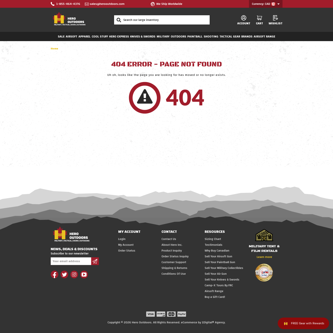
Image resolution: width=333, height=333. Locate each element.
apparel (84, 36)
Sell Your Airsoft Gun (218, 256)
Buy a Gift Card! (215, 297)
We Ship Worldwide (169, 4)
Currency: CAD (261, 4)
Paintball (195, 36)
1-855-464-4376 (68, 4)
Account (243, 23)
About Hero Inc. (171, 245)
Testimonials (213, 245)
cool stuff (100, 36)
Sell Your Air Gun (216, 274)
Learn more (264, 257)
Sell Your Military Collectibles (224, 268)
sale (61, 36)
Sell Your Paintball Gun (220, 262)
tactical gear (229, 36)
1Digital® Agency (213, 322)
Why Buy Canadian (217, 250)
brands (246, 36)
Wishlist (276, 23)
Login (121, 239)
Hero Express (119, 36)
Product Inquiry (171, 250)
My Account (126, 245)
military (163, 36)
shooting (211, 36)
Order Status (126, 250)
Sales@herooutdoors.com (107, 4)
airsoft (71, 36)
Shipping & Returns (174, 268)
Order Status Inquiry (174, 256)
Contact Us (168, 239)
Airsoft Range (264, 36)
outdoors (178, 36)
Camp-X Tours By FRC (219, 285)
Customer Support (173, 262)
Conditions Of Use (173, 274)
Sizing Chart (213, 239)
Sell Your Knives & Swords (222, 279)
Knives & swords (142, 36)
